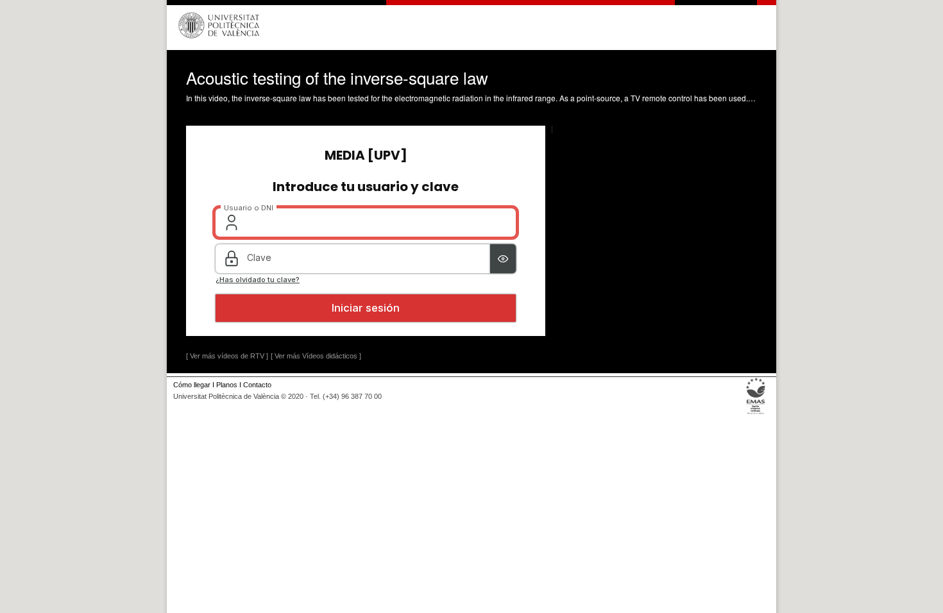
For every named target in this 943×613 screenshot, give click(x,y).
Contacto (257, 385)
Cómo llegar (191, 385)
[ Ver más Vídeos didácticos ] (316, 356)
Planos (226, 385)
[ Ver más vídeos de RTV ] (227, 356)
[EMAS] (756, 414)
